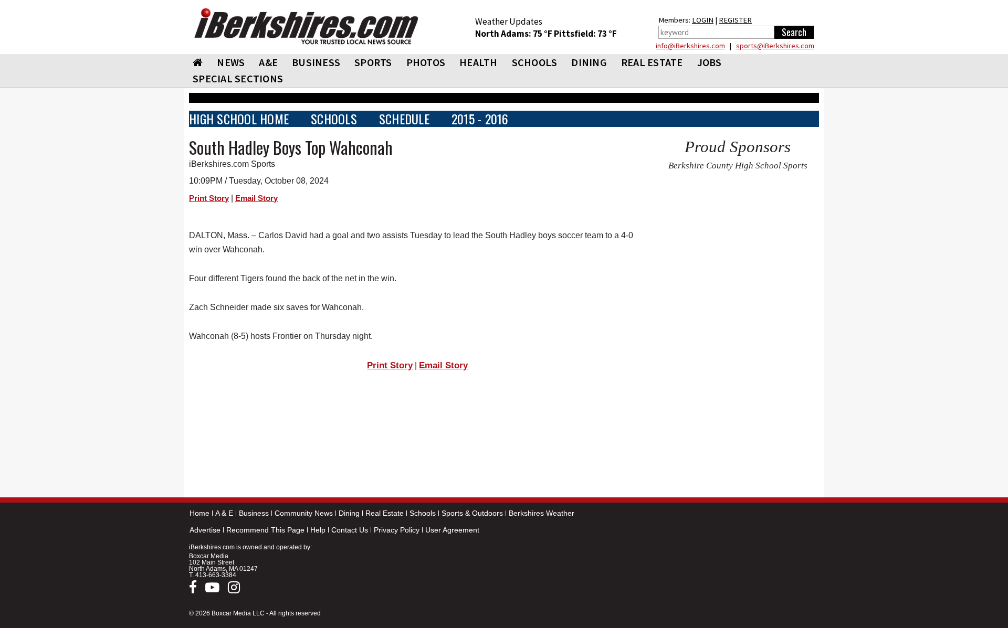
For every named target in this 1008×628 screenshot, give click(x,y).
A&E (268, 62)
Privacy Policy (396, 530)
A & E (224, 513)
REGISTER (735, 20)
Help (318, 530)
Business (254, 513)
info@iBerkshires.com (690, 45)
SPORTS (373, 62)
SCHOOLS (535, 62)
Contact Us (349, 530)
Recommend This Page (265, 530)
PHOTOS (426, 62)
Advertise (205, 530)
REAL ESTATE (652, 62)
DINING (589, 62)
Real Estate (384, 513)
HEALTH (478, 62)
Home (199, 513)
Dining (349, 513)
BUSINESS (316, 62)
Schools (423, 513)
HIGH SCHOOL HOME (239, 119)
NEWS (231, 62)
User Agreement (452, 530)
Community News (304, 513)
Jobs (709, 62)
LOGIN (702, 20)
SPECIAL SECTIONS (238, 78)
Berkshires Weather (541, 513)
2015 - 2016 (480, 119)
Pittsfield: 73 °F (585, 33)
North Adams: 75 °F (514, 33)
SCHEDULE (404, 119)
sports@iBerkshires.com (775, 45)
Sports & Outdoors (472, 513)
